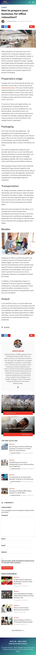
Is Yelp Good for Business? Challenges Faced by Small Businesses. (23, 581)
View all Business (17, 630)
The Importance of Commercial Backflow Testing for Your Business (21, 478)
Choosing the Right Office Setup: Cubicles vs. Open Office (20, 492)
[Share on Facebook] (2, 26)
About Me (13, 641)
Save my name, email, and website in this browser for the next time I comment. (17, 561)
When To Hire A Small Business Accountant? (21, 609)
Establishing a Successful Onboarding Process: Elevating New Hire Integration (21, 464)
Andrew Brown (12, 21)
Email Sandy (22, 641)
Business (4, 7)
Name (3, 539)
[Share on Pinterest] (9, 26)
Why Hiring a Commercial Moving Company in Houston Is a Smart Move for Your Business (20, 448)
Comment (4, 515)
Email (3, 545)
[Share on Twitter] (6, 26)
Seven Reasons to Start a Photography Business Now (23, 621)
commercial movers (8, 88)
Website (4, 552)
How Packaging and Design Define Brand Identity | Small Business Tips (24, 596)
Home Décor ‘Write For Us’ (18, 644)
